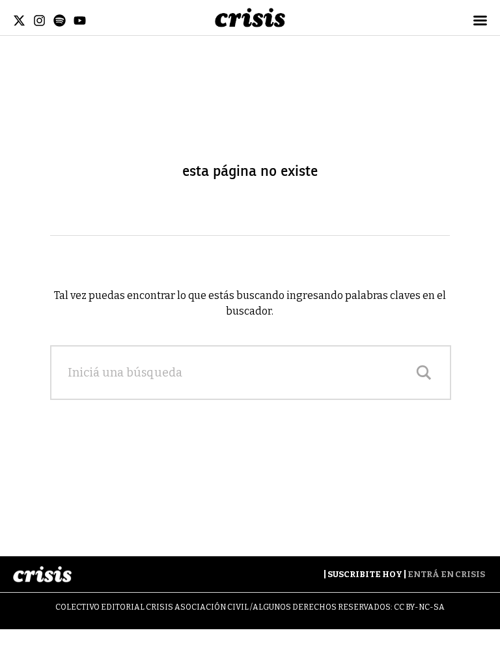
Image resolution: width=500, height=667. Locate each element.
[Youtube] (80, 20)
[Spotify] (59, 20)
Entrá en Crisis (446, 574)
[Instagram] (39, 20)
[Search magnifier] (424, 373)
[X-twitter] (19, 20)
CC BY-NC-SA (419, 607)
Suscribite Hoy (364, 574)
